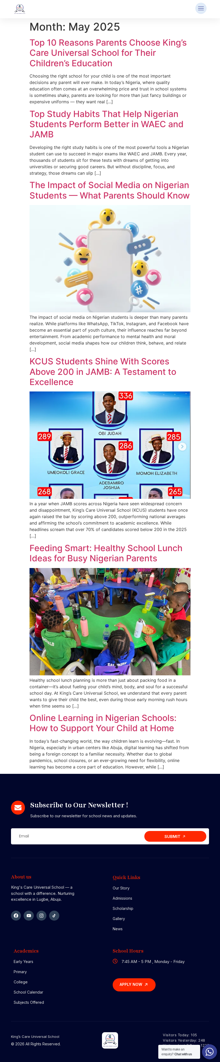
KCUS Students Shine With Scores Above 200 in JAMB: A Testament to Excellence (103, 371)
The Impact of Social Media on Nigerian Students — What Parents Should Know (110, 190)
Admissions (122, 898)
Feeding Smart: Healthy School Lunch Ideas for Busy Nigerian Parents (106, 553)
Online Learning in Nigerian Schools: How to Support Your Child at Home (103, 723)
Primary (20, 971)
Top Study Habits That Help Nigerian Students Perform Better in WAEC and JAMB (107, 124)
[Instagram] (41, 916)
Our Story (121, 888)
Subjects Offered (29, 1002)
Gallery (119, 918)
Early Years (23, 961)
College (21, 982)
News (118, 928)
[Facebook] (16, 916)
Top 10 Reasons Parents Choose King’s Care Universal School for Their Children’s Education (108, 52)
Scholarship (123, 908)
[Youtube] (29, 916)
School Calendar (28, 992)
